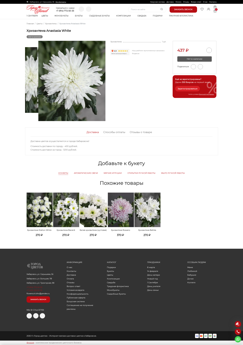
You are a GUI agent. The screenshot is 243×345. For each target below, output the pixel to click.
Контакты (213, 2)
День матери (153, 275)
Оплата (178, 2)
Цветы (45, 16)
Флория (30, 343)
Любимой (192, 271)
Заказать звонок (38, 299)
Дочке (190, 279)
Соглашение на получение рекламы (80, 307)
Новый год (152, 279)
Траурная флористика (181, 16)
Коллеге (191, 282)
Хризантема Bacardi (66, 230)
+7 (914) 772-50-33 (65, 11)
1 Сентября (32, 16)
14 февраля (152, 271)
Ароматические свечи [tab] (86, 173)
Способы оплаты (114, 132)
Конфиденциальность (77, 294)
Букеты (79, 16)
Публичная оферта (76, 297)
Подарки (158, 16)
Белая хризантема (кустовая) (93, 230)
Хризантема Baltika (147, 230)
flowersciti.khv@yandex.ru (38, 293)
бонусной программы (206, 94)
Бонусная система (157, 2)
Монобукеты (62, 16)
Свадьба (142, 16)
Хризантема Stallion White (39, 230)
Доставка (170, 2)
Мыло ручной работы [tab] (173, 173)
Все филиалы (61, 2)
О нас (205, 2)
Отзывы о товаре (141, 132)
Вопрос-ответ (196, 2)
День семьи (153, 290)
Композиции (123, 16)
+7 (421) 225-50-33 (34, 290)
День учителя (153, 286)
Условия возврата (75, 290)
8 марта (151, 267)
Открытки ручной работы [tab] (141, 173)
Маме (190, 267)
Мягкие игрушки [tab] (113, 173)
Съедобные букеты (99, 16)
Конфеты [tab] (63, 173)
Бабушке (191, 275)
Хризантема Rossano (120, 230)
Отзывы (186, 2)
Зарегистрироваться (187, 89)
